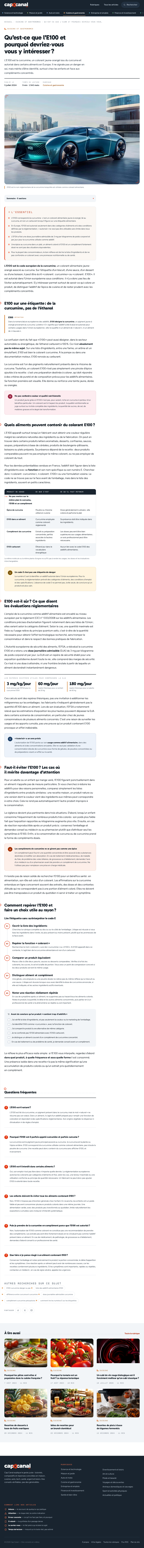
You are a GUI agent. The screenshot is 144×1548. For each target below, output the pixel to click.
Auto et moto (54, 13)
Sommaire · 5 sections (16, 198)
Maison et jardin (35, 13)
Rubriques (94, 5)
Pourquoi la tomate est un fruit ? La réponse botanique (65, 1377)
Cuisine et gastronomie (75, 13)
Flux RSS (124, 1542)
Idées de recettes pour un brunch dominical (62, 1427)
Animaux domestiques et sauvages (118, 1486)
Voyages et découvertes (113, 1482)
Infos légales (96, 1542)
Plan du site (135, 1542)
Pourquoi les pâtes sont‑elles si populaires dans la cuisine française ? (23, 1377)
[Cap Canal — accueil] (16, 5)
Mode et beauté (109, 1478)
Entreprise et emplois (99, 13)
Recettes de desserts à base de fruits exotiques (16, 1427)
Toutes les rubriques (111, 1542)
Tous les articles (111, 5)
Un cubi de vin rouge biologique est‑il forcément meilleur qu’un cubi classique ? (118, 1377)
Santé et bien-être (69, 1495)
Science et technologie (13, 13)
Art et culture (108, 1474)
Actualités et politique (112, 1495)
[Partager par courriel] (31, 1310)
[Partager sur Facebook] (18, 1310)
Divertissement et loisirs (113, 1469)
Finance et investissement (125, 13)
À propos (85, 1542)
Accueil (8, 22)
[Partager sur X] (24, 1310)
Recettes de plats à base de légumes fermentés (109, 1427)
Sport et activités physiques (115, 1491)
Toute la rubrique (132, 1333)
